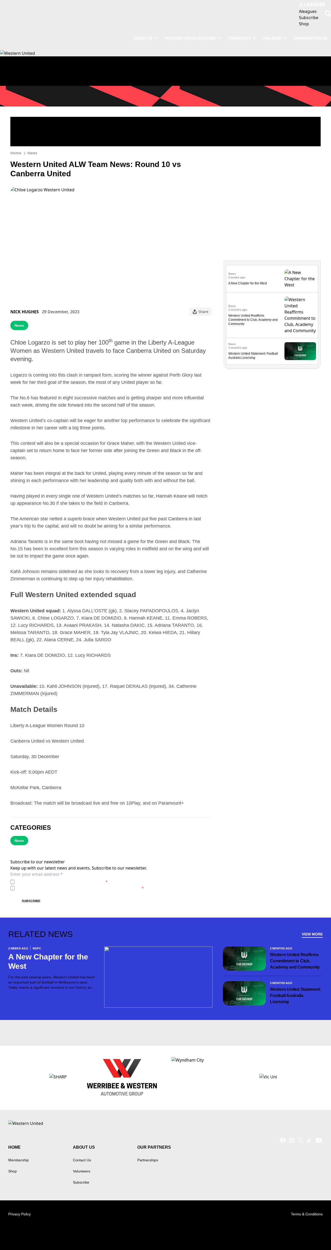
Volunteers (81, 1171)
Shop (12, 1171)
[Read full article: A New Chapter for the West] (300, 278)
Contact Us (82, 1160)
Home (15, 152)
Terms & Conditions (307, 1214)
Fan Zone (272, 38)
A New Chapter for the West (247, 283)
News (32, 152)
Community (239, 38)
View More (312, 934)
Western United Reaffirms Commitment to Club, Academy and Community (253, 320)
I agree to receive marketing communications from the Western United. (80, 888)
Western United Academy (190, 38)
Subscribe (31, 901)
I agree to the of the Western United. (62, 881)
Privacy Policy (52, 881)
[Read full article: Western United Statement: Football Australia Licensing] (300, 351)
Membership (18, 1160)
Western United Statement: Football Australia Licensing (295, 995)
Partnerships (147, 1160)
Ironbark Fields (310, 38)
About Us (142, 38)
